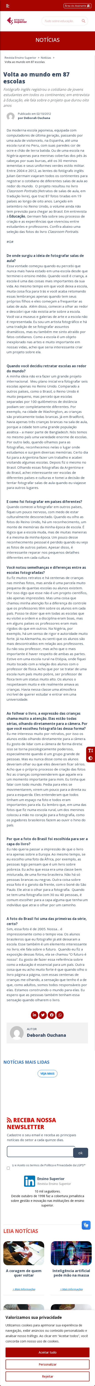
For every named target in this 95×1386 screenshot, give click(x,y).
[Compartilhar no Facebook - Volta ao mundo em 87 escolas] (51, 1015)
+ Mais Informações (24, 1289)
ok (80, 1152)
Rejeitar (47, 1376)
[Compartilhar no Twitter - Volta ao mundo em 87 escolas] (43, 1015)
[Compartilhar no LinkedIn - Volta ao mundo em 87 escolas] (34, 1015)
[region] (47, 1348)
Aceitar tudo (48, 1352)
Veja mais (47, 1073)
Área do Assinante (76, 5)
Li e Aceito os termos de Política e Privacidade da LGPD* (49, 1165)
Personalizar (48, 1364)
